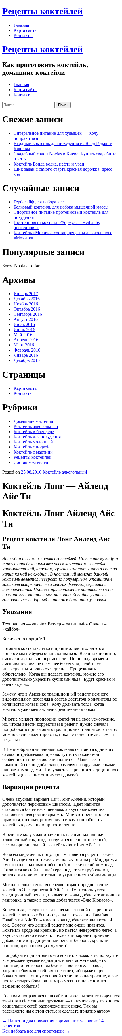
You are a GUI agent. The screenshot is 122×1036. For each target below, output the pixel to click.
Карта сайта (25, 30)
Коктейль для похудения (37, 436)
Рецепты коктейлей (42, 11)
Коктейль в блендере (34, 431)
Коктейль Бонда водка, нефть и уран (49, 164)
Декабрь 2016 (27, 298)
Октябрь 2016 (27, 309)
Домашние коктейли (33, 421)
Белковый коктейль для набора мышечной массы (61, 207)
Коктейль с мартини (33, 452)
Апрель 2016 (26, 339)
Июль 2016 (24, 324)
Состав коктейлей (31, 462)
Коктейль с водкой (32, 446)
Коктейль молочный (33, 441)
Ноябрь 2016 (26, 303)
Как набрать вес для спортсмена (36, 1031)
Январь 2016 (26, 355)
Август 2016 (26, 319)
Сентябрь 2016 (28, 314)
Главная (21, 25)
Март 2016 (24, 344)
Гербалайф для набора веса (40, 201)
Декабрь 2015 (27, 360)
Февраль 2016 (27, 350)
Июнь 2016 (24, 329)
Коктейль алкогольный (36, 426)
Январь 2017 (26, 293)
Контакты (23, 35)
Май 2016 (23, 334)
